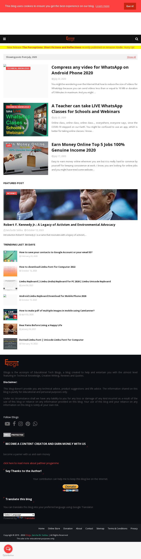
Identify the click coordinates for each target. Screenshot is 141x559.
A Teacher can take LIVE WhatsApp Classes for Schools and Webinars (87, 108)
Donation (68, 528)
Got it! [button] (130, 6)
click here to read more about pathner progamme (31, 463)
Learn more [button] (103, 6)
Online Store (54, 528)
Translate (29, 518)
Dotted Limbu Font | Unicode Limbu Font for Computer (51, 339)
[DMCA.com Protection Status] (13, 436)
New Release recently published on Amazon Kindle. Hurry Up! (70, 47)
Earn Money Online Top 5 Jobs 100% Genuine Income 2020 (88, 147)
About (79, 528)
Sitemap (100, 528)
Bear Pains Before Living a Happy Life (40, 325)
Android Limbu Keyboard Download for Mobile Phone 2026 (52, 296)
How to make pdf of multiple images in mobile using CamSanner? (57, 310)
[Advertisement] (70, 23)
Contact (89, 528)
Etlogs (28, 535)
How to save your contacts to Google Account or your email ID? (56, 252)
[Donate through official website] (70, 491)
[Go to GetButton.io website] (8, 555)
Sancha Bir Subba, (40, 535)
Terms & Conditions (117, 528)
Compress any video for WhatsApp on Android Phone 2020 (90, 70)
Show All (131, 57)
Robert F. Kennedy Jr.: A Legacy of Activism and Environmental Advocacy (59, 225)
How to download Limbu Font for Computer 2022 (47, 266)
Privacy (134, 528)
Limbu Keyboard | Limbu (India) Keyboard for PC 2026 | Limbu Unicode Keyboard (65, 281)
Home (42, 528)
